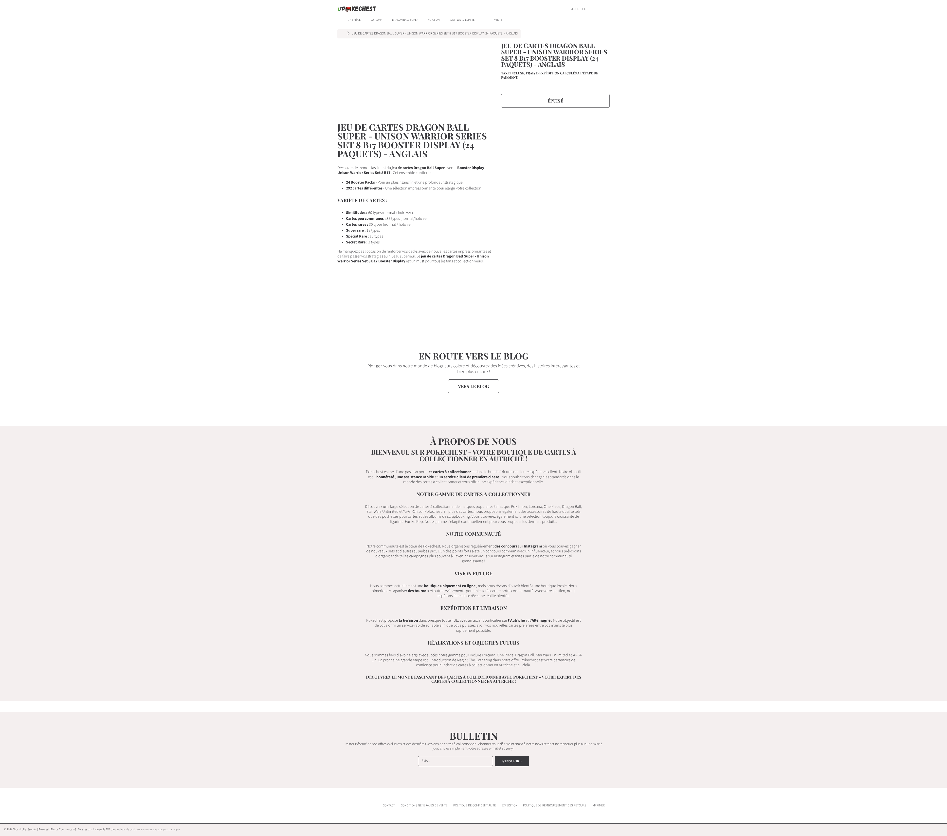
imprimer (598, 805)
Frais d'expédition (542, 73)
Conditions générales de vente (424, 805)
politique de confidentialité (474, 805)
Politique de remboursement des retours (554, 805)
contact (389, 805)
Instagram (533, 546)
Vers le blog (473, 386)
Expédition (509, 805)
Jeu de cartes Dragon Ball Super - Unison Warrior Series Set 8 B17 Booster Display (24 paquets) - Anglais (435, 34)
